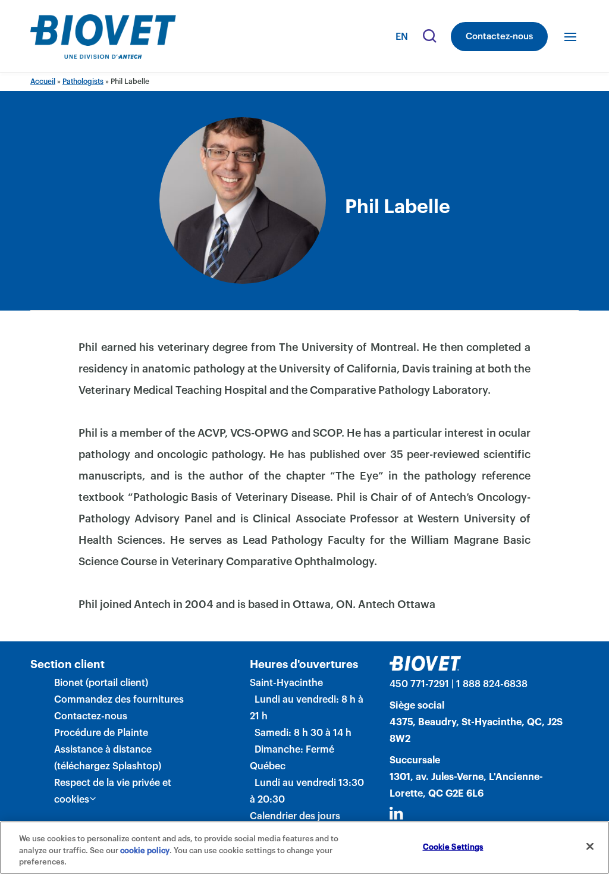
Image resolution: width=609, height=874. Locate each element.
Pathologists (82, 81)
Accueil (42, 81)
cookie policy (144, 850)
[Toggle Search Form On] (428, 37)
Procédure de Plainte (101, 733)
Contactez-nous (499, 36)
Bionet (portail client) (101, 683)
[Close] (590, 846)
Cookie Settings (453, 846)
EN (401, 37)
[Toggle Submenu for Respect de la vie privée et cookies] (92, 799)
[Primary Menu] (570, 37)
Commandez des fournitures (119, 699)
